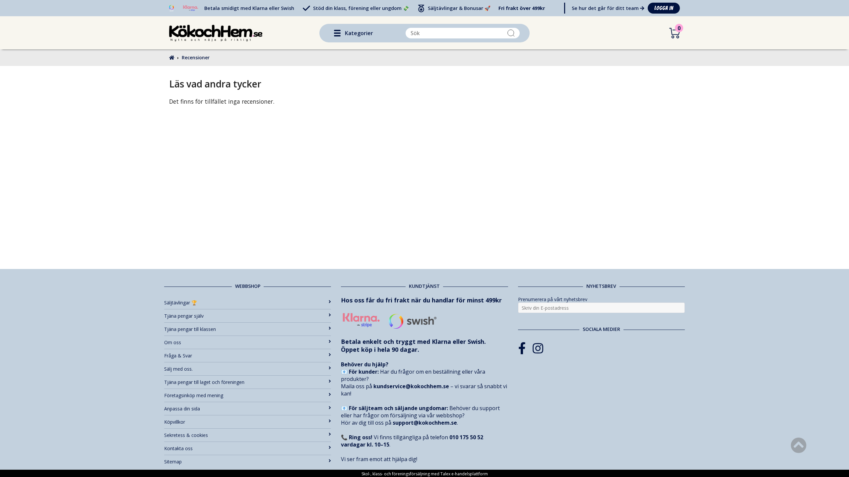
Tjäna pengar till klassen (190, 329)
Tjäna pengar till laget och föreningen (204, 382)
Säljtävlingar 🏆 (180, 302)
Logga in (663, 8)
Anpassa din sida (182, 408)
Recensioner (196, 57)
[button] (337, 33)
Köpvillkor (174, 422)
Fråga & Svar (178, 355)
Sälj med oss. (178, 369)
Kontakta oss (178, 448)
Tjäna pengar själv (184, 316)
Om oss (172, 342)
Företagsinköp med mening (193, 395)
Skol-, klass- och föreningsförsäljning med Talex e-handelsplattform (424, 474)
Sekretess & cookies (186, 435)
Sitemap (173, 461)
